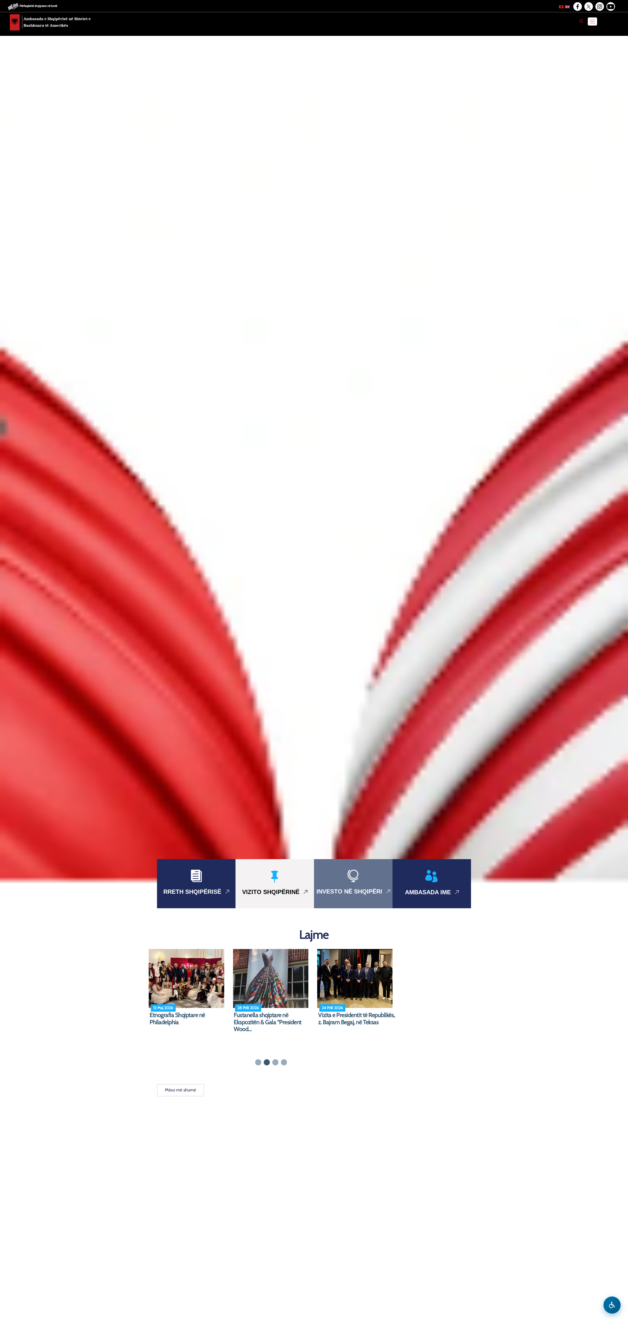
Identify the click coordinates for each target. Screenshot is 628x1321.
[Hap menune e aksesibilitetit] (612, 1305)
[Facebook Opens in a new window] (577, 6)
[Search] (581, 21)
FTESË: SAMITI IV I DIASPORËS (271, 1015)
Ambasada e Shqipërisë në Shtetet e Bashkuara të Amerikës (57, 22)
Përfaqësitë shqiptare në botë (38, 6)
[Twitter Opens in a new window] (588, 6)
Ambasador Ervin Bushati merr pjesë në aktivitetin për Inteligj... (354, 1019)
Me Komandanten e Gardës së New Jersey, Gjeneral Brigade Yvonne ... (185, 1022)
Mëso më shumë (180, 1090)
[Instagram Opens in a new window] (599, 6)
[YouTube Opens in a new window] (610, 6)
